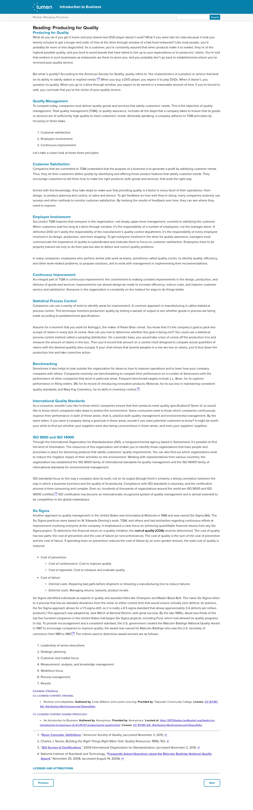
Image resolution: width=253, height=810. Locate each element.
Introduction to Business (80, 7)
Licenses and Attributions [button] (53, 768)
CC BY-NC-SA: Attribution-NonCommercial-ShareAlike (167, 725)
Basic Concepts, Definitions (61, 735)
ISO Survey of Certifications (61, 748)
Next (212, 783)
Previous (43, 783)
